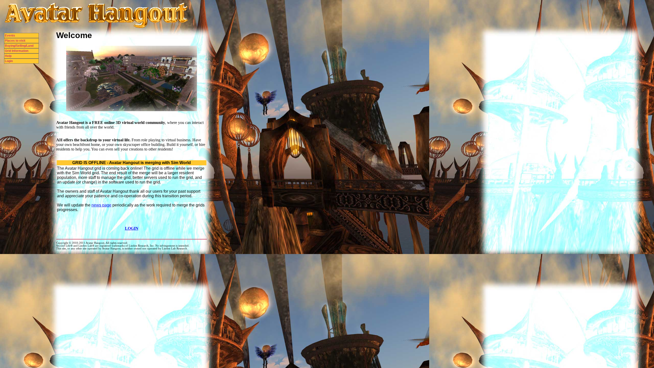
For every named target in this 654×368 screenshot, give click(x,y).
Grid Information (16, 51)
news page (101, 205)
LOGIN (131, 228)
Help (8, 56)
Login (9, 61)
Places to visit (15, 40)
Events (10, 35)
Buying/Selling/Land (19, 46)
